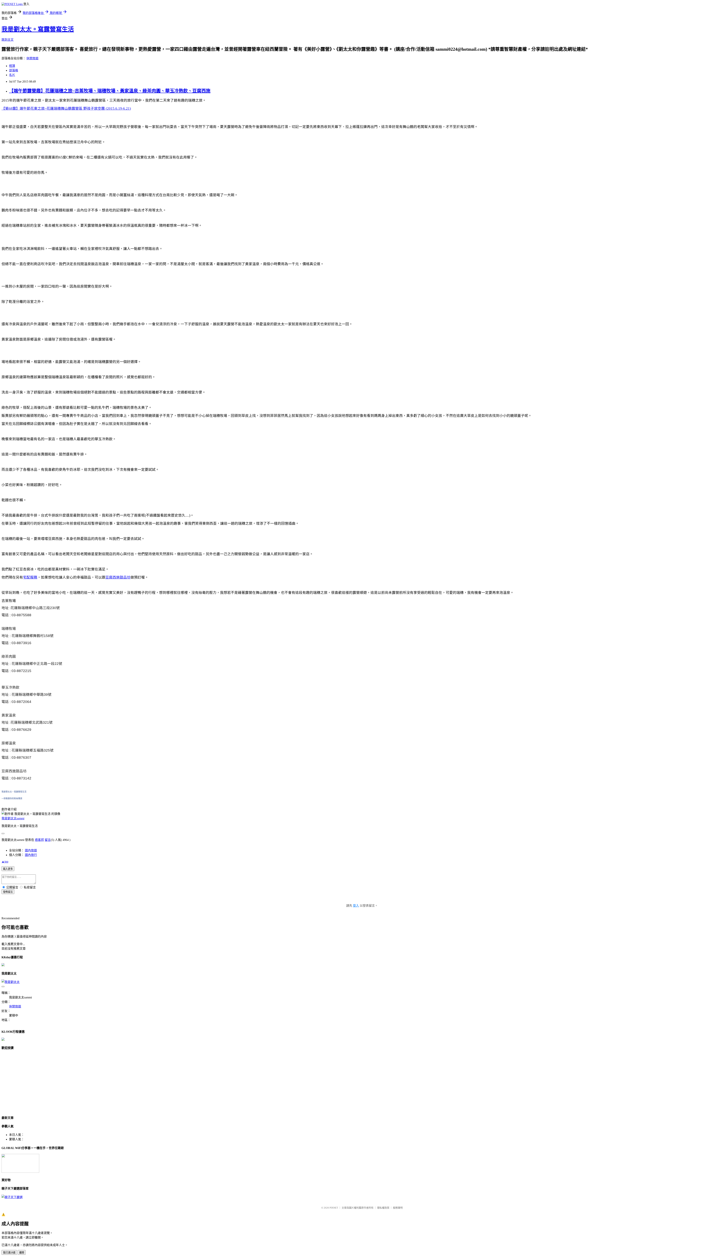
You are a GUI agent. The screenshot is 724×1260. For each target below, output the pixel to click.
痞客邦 (39, 839)
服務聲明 (398, 1207)
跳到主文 (8, 39)
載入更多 (8, 868)
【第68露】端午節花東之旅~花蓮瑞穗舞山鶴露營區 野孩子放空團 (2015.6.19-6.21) (66, 108)
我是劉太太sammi (13, 818)
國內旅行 (31, 855)
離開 (21, 1252)
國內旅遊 (31, 850)
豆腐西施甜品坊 (117, 577)
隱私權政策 (383, 1207)
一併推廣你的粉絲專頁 (12, 798)
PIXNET (334, 1207)
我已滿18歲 (9, 1252)
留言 (48, 839)
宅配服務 (30, 577)
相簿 (12, 65)
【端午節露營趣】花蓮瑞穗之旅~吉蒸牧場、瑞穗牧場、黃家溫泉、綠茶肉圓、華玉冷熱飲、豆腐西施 (109, 90)
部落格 (13, 70)
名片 (12, 75)
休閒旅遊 (32, 58)
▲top (5, 861)
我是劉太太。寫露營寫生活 (38, 29)
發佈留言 (8, 891)
